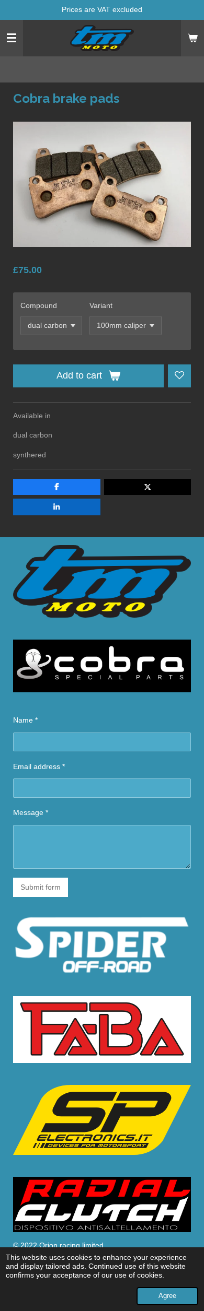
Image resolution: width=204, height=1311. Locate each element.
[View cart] (192, 38)
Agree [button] (167, 1296)
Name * (25, 720)
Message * (30, 812)
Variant (100, 305)
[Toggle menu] (11, 38)
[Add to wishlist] (179, 375)
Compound (38, 305)
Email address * (39, 766)
